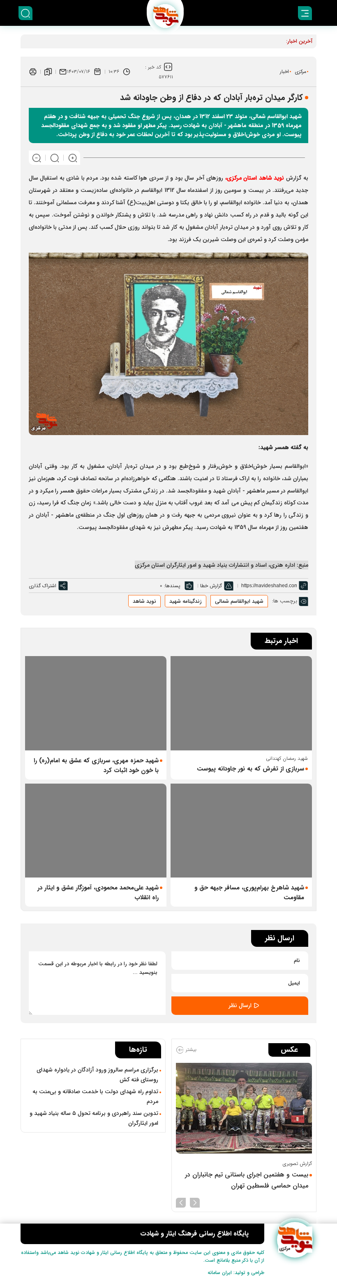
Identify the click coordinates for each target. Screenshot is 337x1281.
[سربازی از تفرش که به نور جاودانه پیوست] (241, 703)
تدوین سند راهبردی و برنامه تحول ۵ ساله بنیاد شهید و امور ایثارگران (94, 1118)
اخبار (284, 71)
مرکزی (300, 71)
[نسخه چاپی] (33, 72)
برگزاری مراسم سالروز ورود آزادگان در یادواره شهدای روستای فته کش (97, 1074)
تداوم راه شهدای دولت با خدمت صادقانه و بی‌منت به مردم (95, 1096)
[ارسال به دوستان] (63, 72)
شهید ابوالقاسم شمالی (239, 601)
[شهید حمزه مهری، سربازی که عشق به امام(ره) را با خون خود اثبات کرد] (95, 703)
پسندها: (172, 586)
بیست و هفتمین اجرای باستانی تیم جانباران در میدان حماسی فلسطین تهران (246, 1180)
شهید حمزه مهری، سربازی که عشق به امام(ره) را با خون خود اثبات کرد (96, 765)
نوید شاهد (271, 177)
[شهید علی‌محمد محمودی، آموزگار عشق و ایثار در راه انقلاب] (95, 831)
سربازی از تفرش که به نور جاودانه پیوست (250, 769)
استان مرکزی (242, 177)
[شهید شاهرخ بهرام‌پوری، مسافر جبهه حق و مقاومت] (241, 831)
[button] (195, 1202)
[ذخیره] (48, 72)
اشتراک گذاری (42, 586)
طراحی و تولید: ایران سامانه (236, 1272)
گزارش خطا (211, 586)
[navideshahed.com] (295, 1240)
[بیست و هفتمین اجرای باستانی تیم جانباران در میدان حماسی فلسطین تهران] (244, 1108)
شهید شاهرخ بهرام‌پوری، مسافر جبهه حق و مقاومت (249, 893)
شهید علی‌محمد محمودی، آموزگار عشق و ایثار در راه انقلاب (98, 893)
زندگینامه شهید (185, 601)
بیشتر (190, 1049)
